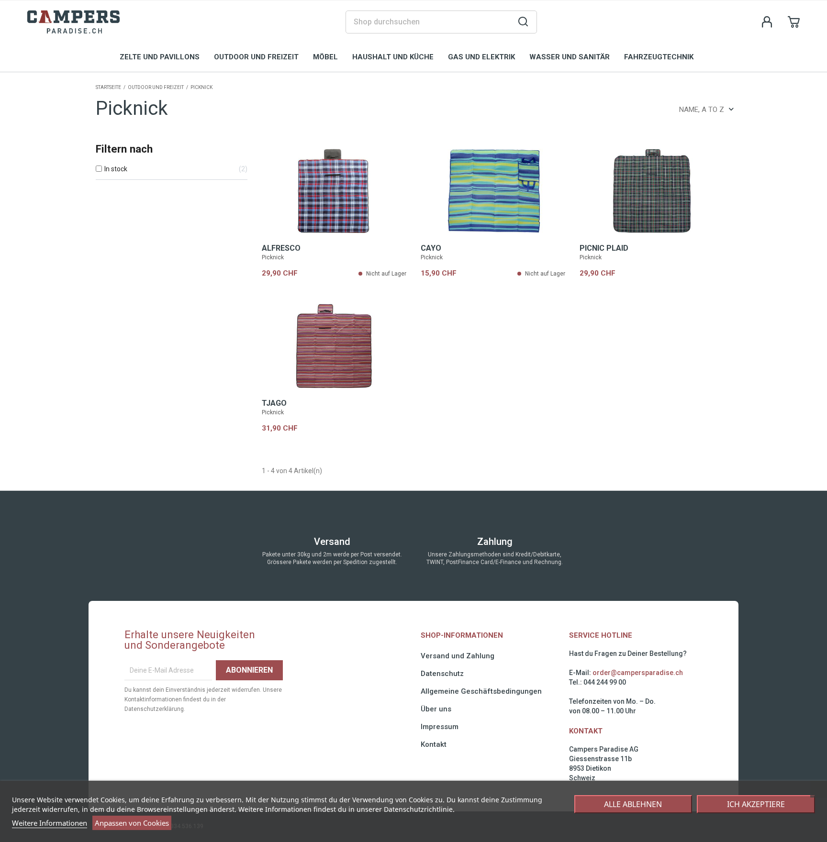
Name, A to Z (701, 109)
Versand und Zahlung (457, 656)
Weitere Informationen (49, 823)
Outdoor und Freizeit (256, 57)
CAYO (431, 248)
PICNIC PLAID (604, 248)
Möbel (325, 57)
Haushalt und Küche (393, 57)
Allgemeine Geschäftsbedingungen (481, 691)
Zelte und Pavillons (160, 57)
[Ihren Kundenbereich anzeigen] (767, 22)
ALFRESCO (281, 248)
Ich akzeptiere (756, 804)
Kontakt (434, 744)
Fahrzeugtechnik (658, 57)
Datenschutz (442, 673)
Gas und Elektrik (481, 57)
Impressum (439, 726)
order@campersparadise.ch (637, 672)
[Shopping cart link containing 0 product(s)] (794, 22)
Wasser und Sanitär (569, 57)
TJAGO (274, 403)
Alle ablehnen (633, 804)
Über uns (436, 709)
